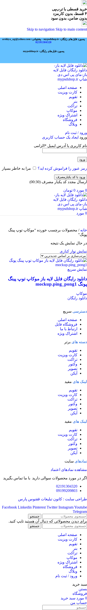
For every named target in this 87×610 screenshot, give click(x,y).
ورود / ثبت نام (66, 576)
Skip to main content (71, 29)
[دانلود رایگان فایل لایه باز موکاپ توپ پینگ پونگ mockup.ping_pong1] (43, 265)
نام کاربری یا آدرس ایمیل (60, 146)
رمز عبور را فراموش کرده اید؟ (62, 168)
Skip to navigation (41, 29)
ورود (82, 159)
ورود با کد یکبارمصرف (70, 177)
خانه (83, 230)
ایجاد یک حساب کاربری (60, 137)
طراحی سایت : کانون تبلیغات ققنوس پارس (52, 499)
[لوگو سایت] (69, 79)
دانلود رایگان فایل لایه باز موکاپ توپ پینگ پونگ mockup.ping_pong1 (47, 281)
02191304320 (43, 42)
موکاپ (81, 293)
